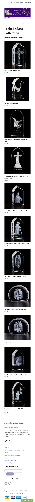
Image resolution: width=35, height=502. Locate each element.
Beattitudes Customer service (12, 455)
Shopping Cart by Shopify (16, 493)
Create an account (19, 2)
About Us (6, 447)
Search (6, 445)
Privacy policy (8, 463)
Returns (6, 452)
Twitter (5, 483)
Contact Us (27, 500)
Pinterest (6, 457)
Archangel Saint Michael (11, 427)
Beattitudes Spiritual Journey (14, 423)
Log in (12, 2)
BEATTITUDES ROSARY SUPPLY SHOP (15, 450)
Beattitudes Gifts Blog (10, 460)
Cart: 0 (29, 2)
